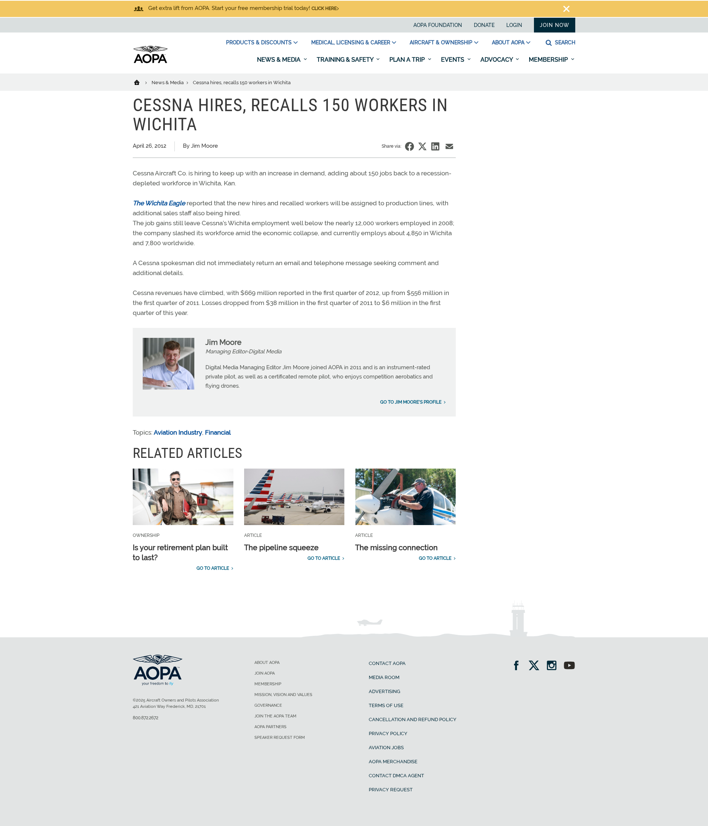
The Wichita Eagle (159, 203)
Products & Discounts (259, 42)
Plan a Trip (407, 59)
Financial (218, 432)
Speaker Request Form (279, 737)
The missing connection (396, 547)
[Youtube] (569, 666)
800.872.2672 (145, 717)
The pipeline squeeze (281, 547)
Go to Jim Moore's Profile (410, 402)
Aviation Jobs (386, 747)
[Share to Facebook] (409, 146)
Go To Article (213, 568)
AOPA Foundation (437, 25)
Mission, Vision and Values (283, 694)
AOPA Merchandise (393, 761)
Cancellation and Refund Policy (413, 719)
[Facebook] (518, 666)
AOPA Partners (270, 726)
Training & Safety (346, 59)
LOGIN (514, 25)
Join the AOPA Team (275, 716)
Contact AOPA (387, 663)
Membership (549, 59)
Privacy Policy (388, 733)
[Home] (141, 82)
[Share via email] (449, 146)
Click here (324, 8)
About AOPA (508, 42)
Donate (484, 25)
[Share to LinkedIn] (435, 146)
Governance (268, 705)
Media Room (384, 677)
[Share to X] (422, 146)
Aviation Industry (178, 432)
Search (564, 42)
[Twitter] (536, 666)
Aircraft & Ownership (441, 42)
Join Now (554, 25)
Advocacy (497, 59)
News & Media (279, 59)
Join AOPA (264, 673)
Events (453, 59)
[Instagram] (554, 666)
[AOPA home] (150, 61)
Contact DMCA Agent (396, 775)
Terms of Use (386, 705)
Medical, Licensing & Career (350, 42)
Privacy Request (391, 789)
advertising (384, 691)
